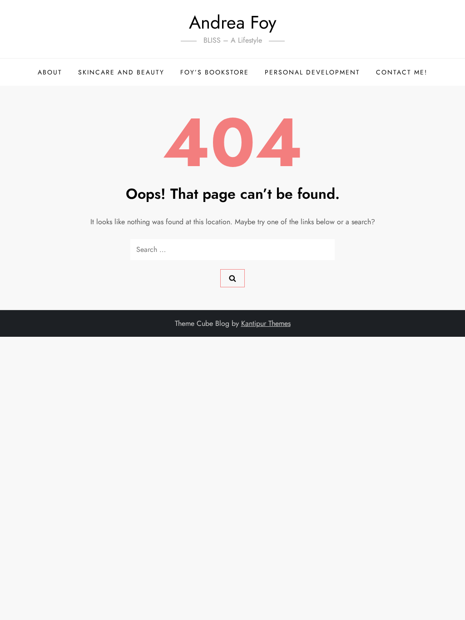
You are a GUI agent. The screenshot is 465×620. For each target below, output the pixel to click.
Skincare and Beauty (121, 72)
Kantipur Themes (266, 323)
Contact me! (401, 72)
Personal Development (312, 72)
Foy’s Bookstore (214, 72)
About (50, 72)
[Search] (232, 278)
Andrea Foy (233, 22)
